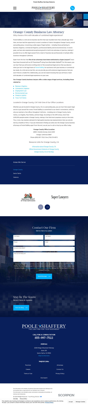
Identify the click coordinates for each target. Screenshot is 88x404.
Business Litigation (21, 86)
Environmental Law (21, 93)
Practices (28, 365)
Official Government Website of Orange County (44, 149)
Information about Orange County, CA (44, 147)
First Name (16, 236)
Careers (28, 369)
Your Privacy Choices (33, 397)
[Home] (43, 8)
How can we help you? (20, 253)
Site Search (44, 378)
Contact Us (59, 369)
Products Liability (20, 95)
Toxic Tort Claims (20, 98)
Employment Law (20, 91)
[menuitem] (44, 170)
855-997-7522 (44, 338)
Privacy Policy (60, 373)
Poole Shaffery (40, 67)
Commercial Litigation (22, 88)
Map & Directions (44, 356)
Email (46, 242)
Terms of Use (28, 373)
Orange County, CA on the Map (44, 152)
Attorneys (60, 365)
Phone (15, 242)
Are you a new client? (19, 248)
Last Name (48, 236)
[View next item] (47, 207)
